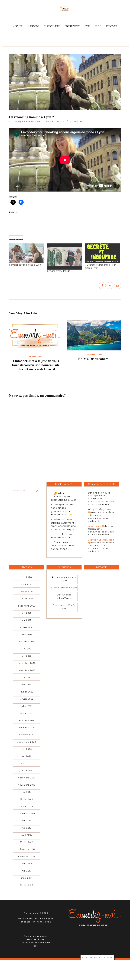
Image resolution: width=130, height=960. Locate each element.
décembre (27, 606)
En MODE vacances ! (94, 359)
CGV (35, 946)
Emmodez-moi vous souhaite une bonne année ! (62, 545)
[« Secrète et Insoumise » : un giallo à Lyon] (102, 253)
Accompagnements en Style (24, 121)
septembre (26, 742)
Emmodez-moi (32, 913)
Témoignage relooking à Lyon (25, 265)
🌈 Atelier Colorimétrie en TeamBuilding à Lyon (64, 496)
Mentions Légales (36, 939)
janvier (26, 599)
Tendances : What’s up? (64, 607)
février (26, 592)
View (36, 336)
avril (26, 763)
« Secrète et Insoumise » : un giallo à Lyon (100, 266)
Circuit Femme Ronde (58, 271)
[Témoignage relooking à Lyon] (26, 253)
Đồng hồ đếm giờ (97, 510)
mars (26, 584)
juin (27, 577)
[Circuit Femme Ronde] (64, 256)
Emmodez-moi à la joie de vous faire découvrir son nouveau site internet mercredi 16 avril (36, 365)
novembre (27, 642)
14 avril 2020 (35, 356)
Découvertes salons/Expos (64, 596)
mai (27, 620)
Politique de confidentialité (36, 943)
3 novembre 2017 (55, 121)
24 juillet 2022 (94, 354)
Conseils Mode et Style (64, 588)
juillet (27, 649)
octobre (26, 735)
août (26, 864)
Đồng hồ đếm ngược (99, 493)
